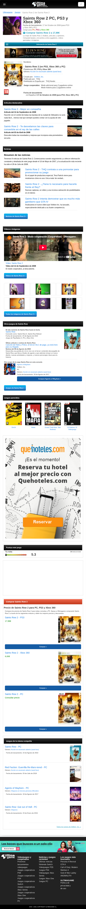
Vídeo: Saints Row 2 (14, 263)
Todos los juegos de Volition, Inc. (68, 827)
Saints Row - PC (13, 746)
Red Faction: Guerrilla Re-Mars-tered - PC (26, 767)
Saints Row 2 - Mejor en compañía (22, 109)
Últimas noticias (45, 862)
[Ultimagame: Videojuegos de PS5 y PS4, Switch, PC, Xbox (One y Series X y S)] (40, 4)
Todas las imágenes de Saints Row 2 (20, 314)
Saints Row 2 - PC (14, 694)
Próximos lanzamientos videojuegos (23, 864)
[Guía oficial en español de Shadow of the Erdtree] (43, 53)
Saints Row (10, 332)
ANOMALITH (65, 876)
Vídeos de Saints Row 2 (15, 276)
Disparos (14, 810)
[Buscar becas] (43, 846)
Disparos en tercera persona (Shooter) (25, 791)
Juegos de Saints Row (14, 388)
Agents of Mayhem (23, 364)
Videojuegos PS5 (46, 867)
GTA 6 (63, 864)
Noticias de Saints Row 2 (15, 216)
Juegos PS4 (44, 870)
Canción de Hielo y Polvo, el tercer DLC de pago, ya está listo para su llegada (32, 346)
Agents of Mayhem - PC (17, 788)
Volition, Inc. (39, 77)
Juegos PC (43, 881)
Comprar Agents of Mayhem (48, 379)
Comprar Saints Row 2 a (43, 33)
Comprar (42, 647)
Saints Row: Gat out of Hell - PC (21, 807)
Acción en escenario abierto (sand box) (45, 72)
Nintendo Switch (46, 864)
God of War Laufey (68, 873)
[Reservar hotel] (43, 488)
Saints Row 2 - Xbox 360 (17, 653)
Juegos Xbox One (46, 878)
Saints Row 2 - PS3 (14, 617)
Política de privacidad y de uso (65, 886)
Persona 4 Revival (68, 862)
